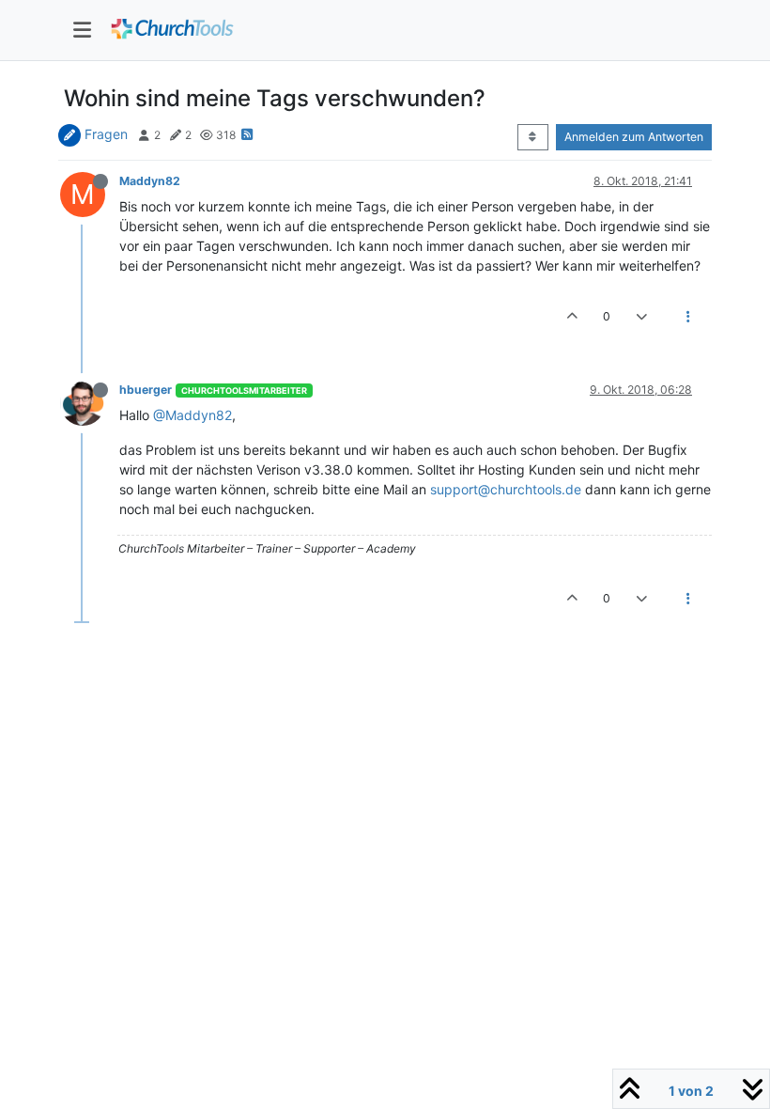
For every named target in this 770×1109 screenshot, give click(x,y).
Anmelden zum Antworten (633, 137)
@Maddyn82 (192, 415)
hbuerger (145, 390)
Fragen (106, 134)
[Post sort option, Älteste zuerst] (532, 137)
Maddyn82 (149, 181)
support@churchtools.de (505, 489)
